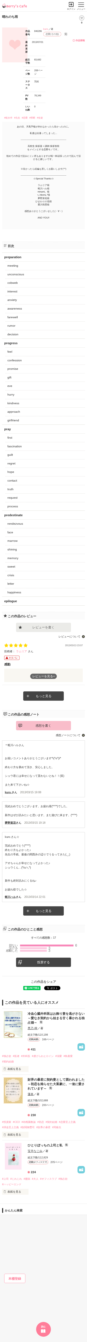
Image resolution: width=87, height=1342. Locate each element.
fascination (14, 446)
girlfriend (13, 420)
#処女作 (8, 117)
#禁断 (32, 117)
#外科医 (25, 1056)
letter (10, 583)
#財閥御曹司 (27, 1127)
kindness (13, 403)
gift (9, 377)
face (10, 532)
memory (12, 558)
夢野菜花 (10, 822)
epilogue (10, 601)
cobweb (12, 282)
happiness (14, 592)
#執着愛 (68, 1056)
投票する (43, 962)
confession (14, 360)
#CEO (16, 1122)
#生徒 (40, 117)
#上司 (5, 1178)
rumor (11, 325)
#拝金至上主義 (10, 1127)
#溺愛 (58, 1056)
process (12, 506)
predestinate (13, 515)
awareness (14, 308)
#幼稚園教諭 (29, 1122)
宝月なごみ (35, 1151)
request (12, 497)
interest (12, 291)
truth (10, 489)
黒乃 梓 (32, 1028)
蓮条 (31, 1094)
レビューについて (69, 636)
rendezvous (15, 523)
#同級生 (56, 1127)
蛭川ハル (10, 896)
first (9, 437)
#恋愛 (25, 117)
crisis (10, 575)
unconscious (15, 274)
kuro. (46, 29)
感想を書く (43, 725)
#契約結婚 (8, 1061)
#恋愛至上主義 (67, 1122)
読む (43, 1326)
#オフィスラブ (48, 1178)
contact (12, 480)
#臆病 (27, 1178)
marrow (12, 540)
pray (7, 429)
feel (9, 351)
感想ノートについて (68, 735)
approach (13, 411)
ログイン (71, 9)
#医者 (16, 1056)
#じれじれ (16, 1178)
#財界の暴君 (43, 1127)
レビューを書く (43, 627)
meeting (12, 265)
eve (9, 386)
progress (11, 343)
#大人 (35, 1178)
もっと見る (44, 696)
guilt (10, 454)
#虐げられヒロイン (43, 1056)
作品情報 (80, 40)
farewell (12, 317)
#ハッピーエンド (11, 1184)
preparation (12, 257)
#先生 (17, 117)
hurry (10, 394)
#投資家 (6, 1122)
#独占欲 (6, 1056)
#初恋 (40, 1122)
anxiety (12, 300)
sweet (11, 566)
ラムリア (22, 651)
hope (10, 472)
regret (11, 463)
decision (12, 334)
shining (12, 549)
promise (12, 368)
